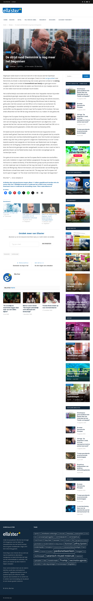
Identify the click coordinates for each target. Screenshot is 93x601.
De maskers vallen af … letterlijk (76, 285)
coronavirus (74, 537)
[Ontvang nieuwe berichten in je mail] (78, 186)
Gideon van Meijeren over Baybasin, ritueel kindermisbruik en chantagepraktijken (49, 217)
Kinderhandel (70, 343)
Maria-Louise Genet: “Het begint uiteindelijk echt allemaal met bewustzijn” (31, 308)
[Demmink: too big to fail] (12, 207)
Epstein (68, 233)
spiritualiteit (37, 560)
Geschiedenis (70, 295)
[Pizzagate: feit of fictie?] (78, 262)
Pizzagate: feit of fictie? (77, 266)
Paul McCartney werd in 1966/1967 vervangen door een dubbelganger (77, 304)
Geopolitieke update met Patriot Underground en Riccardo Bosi (77, 373)
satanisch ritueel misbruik (60, 555)
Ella (68, 358)
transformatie (53, 561)
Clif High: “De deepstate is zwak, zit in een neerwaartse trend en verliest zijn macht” (83, 118)
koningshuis (49, 547)
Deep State (48, 540)
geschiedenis (38, 544)
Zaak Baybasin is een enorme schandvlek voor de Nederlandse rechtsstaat (31, 216)
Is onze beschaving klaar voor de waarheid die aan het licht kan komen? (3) (83, 509)
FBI (73, 540)
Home (5, 20)
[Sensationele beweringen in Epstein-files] (78, 241)
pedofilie (50, 551)
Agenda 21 (37, 533)
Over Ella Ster (6, 2)
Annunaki (62, 533)
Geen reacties (30, 66)
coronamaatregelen (46, 537)
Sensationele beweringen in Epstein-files (77, 244)
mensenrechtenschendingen (72, 547)
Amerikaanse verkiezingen (49, 533)
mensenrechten (58, 547)
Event (62, 540)
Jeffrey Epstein (80, 543)
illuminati (68, 544)
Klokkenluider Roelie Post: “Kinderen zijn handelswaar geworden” (77, 353)
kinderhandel (39, 547)
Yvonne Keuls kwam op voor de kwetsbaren (50, 307)
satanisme (79, 556)
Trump (63, 560)
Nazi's (84, 547)
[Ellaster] (12, 10)
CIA (35, 537)
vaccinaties (37, 564)
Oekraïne (43, 551)
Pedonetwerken (70, 323)
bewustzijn (70, 533)
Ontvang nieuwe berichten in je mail (75, 188)
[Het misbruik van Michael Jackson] (78, 331)
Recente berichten (72, 83)
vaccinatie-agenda (78, 560)
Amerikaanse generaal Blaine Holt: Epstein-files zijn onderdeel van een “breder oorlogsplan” (83, 92)
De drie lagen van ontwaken (44, 265)
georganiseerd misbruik (82, 540)
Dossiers (52, 20)
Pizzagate (79, 551)
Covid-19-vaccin (38, 540)
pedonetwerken (64, 551)
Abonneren (46, 244)
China (86, 533)
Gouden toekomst (65, 20)
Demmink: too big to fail (10, 213)
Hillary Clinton (59, 544)
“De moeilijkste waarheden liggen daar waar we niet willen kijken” (11, 308)
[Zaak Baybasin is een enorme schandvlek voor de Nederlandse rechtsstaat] (31, 208)
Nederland (69, 177)
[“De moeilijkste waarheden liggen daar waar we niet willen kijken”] (12, 297)
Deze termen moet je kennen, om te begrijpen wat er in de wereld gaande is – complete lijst (77, 212)
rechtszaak (15, 254)
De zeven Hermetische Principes (81, 105)
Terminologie (70, 205)
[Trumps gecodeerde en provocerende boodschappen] (70, 131)
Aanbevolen (83, 83)
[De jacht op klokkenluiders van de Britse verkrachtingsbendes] (70, 466)
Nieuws (12, 20)
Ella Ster (13, 66)
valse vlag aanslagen (49, 564)
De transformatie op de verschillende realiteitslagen (76, 394)
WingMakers (71, 564)
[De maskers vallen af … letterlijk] (78, 283)
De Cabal (68, 274)
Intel (19, 20)
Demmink (7, 254)
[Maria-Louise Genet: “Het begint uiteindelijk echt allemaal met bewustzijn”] (31, 297)
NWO (37, 551)
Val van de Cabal (30, 20)
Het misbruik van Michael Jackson (77, 333)
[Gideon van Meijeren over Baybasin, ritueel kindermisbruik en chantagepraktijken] (50, 208)
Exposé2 (68, 540)
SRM (44, 560)
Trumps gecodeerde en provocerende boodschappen (83, 131)
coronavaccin (61, 537)
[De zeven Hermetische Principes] (70, 105)
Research (43, 20)
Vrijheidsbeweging (61, 564)
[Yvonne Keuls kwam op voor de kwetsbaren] (51, 297)
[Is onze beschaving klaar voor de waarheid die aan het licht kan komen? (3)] (70, 508)
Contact (14, 2)
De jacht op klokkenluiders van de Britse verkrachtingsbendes (83, 467)
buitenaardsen (79, 533)
